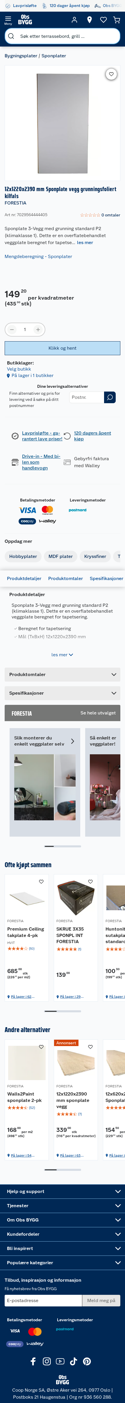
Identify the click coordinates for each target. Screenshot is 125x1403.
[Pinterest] (87, 1361)
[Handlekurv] (116, 20)
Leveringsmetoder (88, 500)
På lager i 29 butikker (70, 997)
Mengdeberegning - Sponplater (38, 256)
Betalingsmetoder (37, 500)
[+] (38, 329)
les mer (85, 242)
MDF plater (61, 556)
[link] (100, 215)
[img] (26, 949)
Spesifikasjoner (106, 578)
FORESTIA (15, 203)
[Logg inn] (74, 20)
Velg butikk (19, 369)
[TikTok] (73, 1361)
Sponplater (54, 55)
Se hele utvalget (98, 713)
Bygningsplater (21, 55)
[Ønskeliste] (103, 20)
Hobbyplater (23, 556)
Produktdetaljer (24, 578)
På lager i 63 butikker (70, 1155)
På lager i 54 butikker (21, 1155)
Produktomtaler (65, 578)
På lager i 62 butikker (21, 997)
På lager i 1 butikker (32, 375)
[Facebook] (33, 1361)
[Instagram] (46, 1361)
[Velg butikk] (90, 20)
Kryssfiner (95, 556)
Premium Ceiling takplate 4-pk (25, 932)
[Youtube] (60, 1361)
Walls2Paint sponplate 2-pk (24, 1097)
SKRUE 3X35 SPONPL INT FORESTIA (70, 935)
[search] (11, 36)
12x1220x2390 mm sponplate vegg (72, 1100)
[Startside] (41, 20)
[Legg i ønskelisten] (111, 74)
